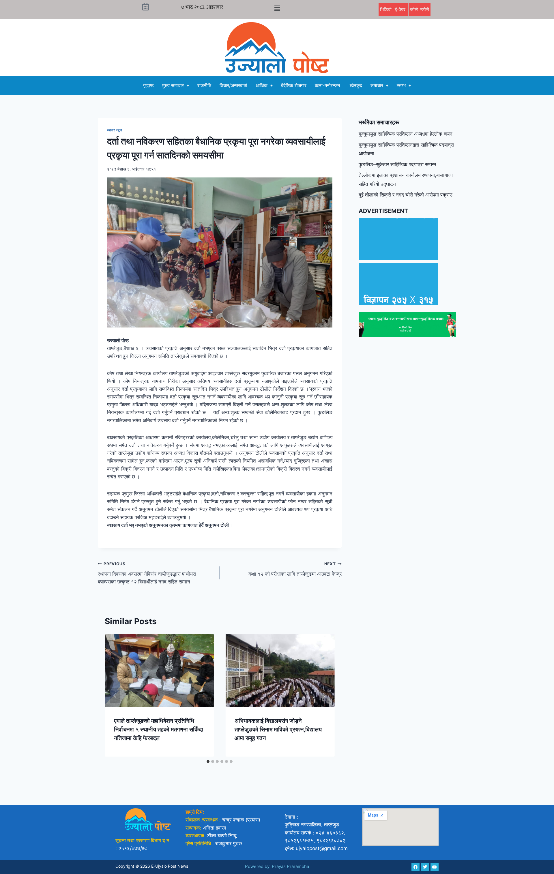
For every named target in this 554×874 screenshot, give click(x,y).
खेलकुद (356, 85)
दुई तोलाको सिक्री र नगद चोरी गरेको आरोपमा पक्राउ (405, 195)
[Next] (324, 695)
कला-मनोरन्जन (328, 85)
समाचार (376, 85)
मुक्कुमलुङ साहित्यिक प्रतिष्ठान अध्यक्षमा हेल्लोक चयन (405, 134)
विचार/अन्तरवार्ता (233, 85)
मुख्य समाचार (173, 85)
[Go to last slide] (115, 695)
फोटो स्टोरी (419, 9)
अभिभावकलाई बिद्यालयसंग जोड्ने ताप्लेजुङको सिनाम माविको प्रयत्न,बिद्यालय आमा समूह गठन (278, 729)
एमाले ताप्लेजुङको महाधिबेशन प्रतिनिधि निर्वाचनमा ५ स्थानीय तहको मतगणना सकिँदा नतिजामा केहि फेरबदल (158, 729)
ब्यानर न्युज (115, 130)
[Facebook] (415, 867)
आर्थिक (261, 85)
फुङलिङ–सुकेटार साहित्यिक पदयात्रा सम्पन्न (397, 164)
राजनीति (204, 85)
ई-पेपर (401, 9)
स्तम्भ (401, 85)
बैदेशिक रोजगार (293, 85)
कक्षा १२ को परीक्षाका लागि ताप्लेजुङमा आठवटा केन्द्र (294, 569)
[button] (277, 8)
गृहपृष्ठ (148, 85)
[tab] (208, 761)
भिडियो (386, 9)
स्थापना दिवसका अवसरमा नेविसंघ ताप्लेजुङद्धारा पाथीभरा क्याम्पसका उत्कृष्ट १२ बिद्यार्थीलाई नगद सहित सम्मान (147, 573)
